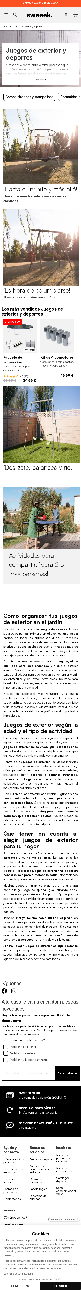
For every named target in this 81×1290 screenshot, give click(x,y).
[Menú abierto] (6, 14)
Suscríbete (67, 1073)
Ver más (40, 79)
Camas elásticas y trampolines (29, 96)
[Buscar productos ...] (15, 15)
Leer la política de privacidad (18, 1274)
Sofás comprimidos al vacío (66, 1191)
